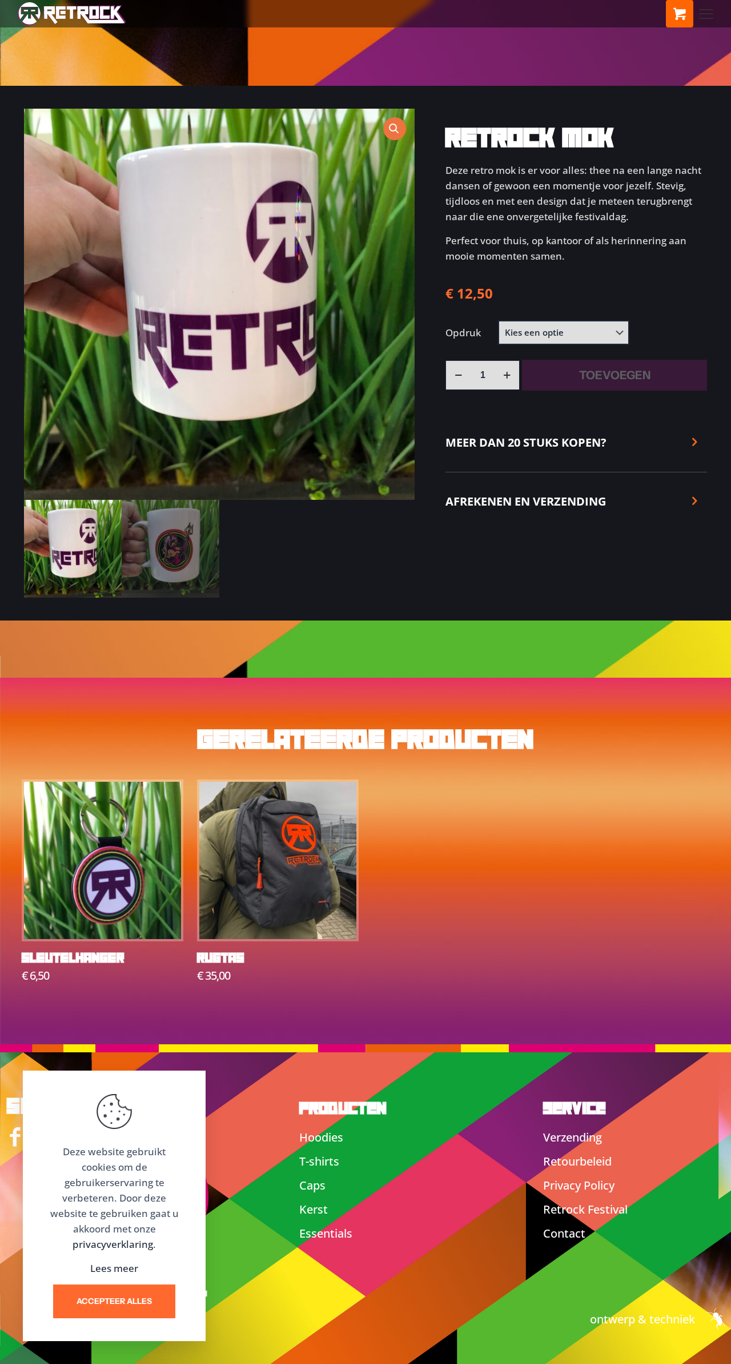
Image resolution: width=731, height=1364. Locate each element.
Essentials (325, 1233)
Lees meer (114, 1268)
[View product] (165, 822)
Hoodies (321, 1137)
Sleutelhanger (73, 958)
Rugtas (220, 958)
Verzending (572, 1137)
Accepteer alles (114, 1301)
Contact (564, 1233)
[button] (394, 128)
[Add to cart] (165, 798)
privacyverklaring (113, 1244)
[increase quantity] (507, 375)
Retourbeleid (577, 1161)
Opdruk (463, 332)
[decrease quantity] (458, 375)
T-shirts (319, 1161)
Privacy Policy (578, 1185)
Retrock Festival (585, 1209)
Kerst (313, 1209)
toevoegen (614, 375)
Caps (312, 1185)
